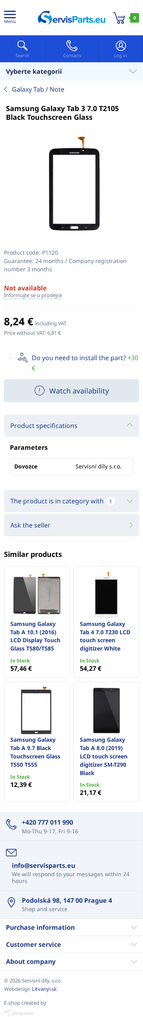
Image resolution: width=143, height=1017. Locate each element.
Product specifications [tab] (43, 425)
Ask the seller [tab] (30, 525)
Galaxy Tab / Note (38, 89)
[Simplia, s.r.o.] (71, 1013)
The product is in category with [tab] (61, 501)
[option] (71, 184)
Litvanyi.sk (44, 988)
